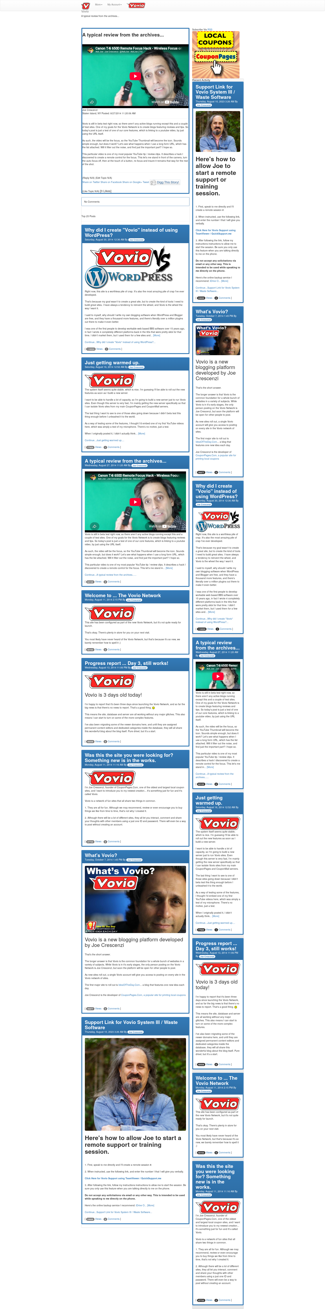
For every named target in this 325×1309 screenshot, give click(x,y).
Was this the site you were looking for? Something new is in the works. (129, 757)
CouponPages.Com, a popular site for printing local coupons (153, 995)
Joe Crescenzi (136, 239)
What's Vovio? (101, 855)
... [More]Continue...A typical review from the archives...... (215, 772)
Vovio (86, 4)
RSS (210, 29)
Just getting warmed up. (112, 362)
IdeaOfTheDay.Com (129, 984)
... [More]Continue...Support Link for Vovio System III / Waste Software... (218, 286)
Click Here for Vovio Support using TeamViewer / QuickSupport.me (123, 1178)
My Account (113, 4)
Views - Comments (104, 348)
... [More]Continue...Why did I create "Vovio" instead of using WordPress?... (214, 617)
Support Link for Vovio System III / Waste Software (131, 1025)
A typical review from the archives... (125, 460)
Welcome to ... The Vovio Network (123, 595)
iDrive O (140, 1205)
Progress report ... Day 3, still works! (126, 662)
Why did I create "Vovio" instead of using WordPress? (131, 232)
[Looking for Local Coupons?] (218, 54)
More (98, 4)
